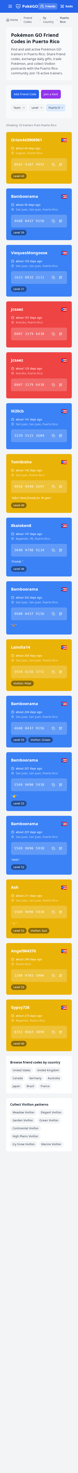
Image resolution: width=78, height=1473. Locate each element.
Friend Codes (28, 20)
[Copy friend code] (53, 164)
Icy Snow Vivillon (24, 1144)
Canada (18, 1078)
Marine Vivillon (51, 1144)
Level (35, 108)
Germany (35, 1078)
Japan (16, 1086)
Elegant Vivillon (51, 1112)
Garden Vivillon (23, 1120)
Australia (54, 1078)
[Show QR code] (60, 164)
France (45, 1086)
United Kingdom (48, 1070)
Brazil (30, 1086)
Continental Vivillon (26, 1128)
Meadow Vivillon (23, 1112)
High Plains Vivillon (25, 1136)
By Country (48, 20)
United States (22, 1070)
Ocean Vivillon (48, 1120)
